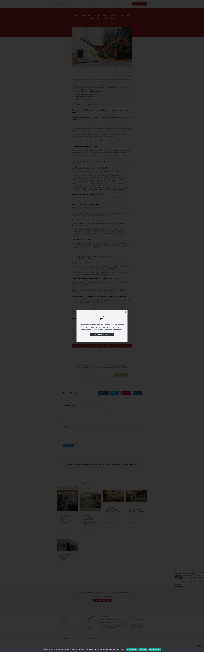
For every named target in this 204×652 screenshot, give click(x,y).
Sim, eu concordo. (132, 649)
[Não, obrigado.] (202, 649)
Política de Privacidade (155, 649)
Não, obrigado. (143, 649)
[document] (102, 326)
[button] (125, 312)
